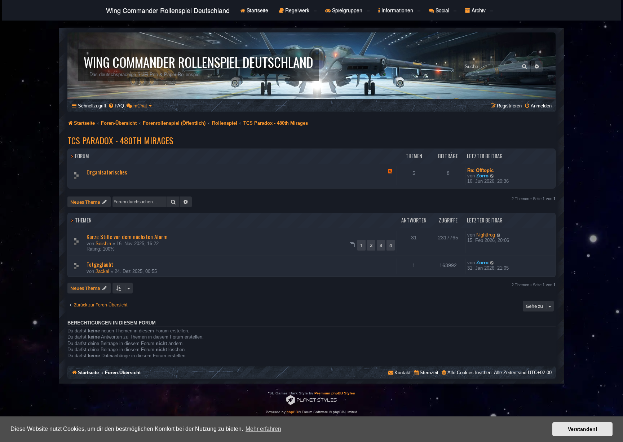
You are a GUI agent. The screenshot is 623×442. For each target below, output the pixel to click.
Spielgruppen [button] (347, 10)
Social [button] (442, 10)
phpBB (292, 412)
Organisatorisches (107, 172)
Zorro (482, 175)
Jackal (102, 271)
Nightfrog (485, 235)
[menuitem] (116, 106)
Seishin (103, 243)
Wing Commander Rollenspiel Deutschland (168, 10)
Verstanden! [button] (582, 429)
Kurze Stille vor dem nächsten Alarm (127, 236)
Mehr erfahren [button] (263, 429)
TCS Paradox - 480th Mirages (120, 140)
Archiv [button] (478, 10)
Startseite (256, 10)
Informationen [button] (397, 10)
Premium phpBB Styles (334, 393)
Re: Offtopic (480, 170)
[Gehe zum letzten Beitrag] (498, 235)
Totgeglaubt (100, 264)
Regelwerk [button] (297, 10)
